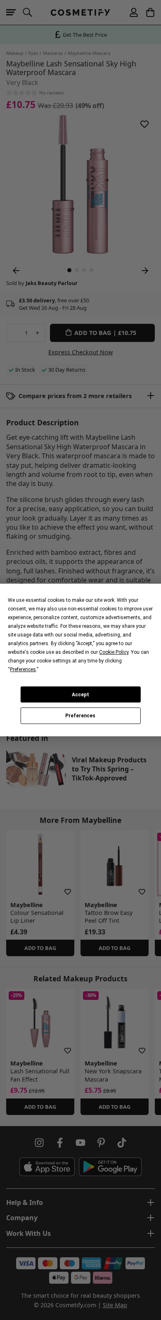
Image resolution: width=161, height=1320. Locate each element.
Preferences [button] (23, 669)
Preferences (80, 716)
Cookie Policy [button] (113, 652)
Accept (80, 695)
